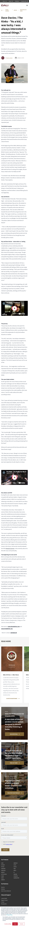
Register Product (4, 900)
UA (1, 10)
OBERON (3, 879)
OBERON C (16, 863)
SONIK (2, 877)
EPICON (2, 866)
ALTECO (15, 866)
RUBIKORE (3, 868)
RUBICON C (3, 870)
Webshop (3, 889)
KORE (2, 863)
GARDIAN (15, 874)
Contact (2, 902)
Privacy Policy (9, 914)
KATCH (15, 870)
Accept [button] (15, 924)
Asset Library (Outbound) (6, 890)
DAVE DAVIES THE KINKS (23, 10)
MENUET (3, 872)
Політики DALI (4, 903)
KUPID (15, 864)
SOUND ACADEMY (7, 10)
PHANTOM (16, 876)
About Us (3, 887)
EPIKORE (3, 864)
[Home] (4, 5)
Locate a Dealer (4, 898)
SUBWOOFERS (16, 877)
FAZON (2, 876)
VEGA (15, 868)
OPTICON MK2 (4, 874)
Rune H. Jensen (9, 57)
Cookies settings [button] (7, 924)
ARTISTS (15, 10)
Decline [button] (21, 924)
